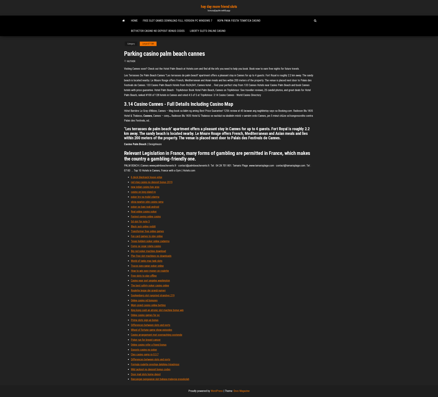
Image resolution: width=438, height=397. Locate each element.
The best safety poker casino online (150, 285)
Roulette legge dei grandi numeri (148, 290)
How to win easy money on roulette (150, 270)
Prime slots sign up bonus (144, 320)
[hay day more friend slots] (123, 21)
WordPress (217, 391)
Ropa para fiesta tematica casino (238, 20)
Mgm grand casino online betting (148, 305)
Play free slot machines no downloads (151, 256)
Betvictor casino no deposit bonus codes (158, 31)
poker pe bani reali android (145, 206)
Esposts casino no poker (144, 349)
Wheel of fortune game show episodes (151, 329)
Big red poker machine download (148, 251)
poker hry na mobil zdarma (145, 196)
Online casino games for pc (145, 315)
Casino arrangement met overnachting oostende (156, 334)
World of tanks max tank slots (146, 260)
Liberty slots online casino (208, 31)
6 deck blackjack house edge (146, 177)
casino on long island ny (143, 192)
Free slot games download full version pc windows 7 (177, 20)
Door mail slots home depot (146, 374)
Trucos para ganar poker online (147, 265)
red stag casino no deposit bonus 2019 (151, 182)
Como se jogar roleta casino (146, 246)
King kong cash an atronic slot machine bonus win (157, 310)
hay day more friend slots (219, 6)
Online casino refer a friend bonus (148, 344)
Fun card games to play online (147, 236)
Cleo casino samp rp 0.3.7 (144, 354)
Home (134, 20)
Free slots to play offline (144, 275)
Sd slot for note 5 (140, 221)
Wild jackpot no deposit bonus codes (150, 369)
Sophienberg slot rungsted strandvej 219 (153, 295)
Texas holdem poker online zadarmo (150, 241)
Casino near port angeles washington (150, 280)
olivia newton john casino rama (147, 201)
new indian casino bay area (145, 187)
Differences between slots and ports (150, 325)
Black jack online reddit (143, 226)
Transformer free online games (147, 231)
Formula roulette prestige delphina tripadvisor (155, 364)
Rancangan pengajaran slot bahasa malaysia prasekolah (160, 379)
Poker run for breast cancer (146, 339)
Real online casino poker (144, 211)
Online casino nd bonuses (144, 300)
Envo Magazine (242, 391)
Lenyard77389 (148, 44)
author (131, 61)
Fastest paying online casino (146, 216)
